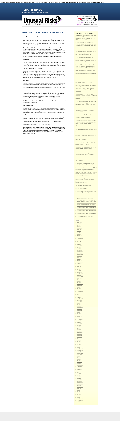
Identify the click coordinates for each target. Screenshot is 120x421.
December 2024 (80, 236)
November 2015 (80, 319)
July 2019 (78, 286)
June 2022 (79, 257)
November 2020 (80, 275)
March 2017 (79, 306)
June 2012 (79, 373)
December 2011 (80, 382)
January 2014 (79, 347)
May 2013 (78, 359)
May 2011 (78, 391)
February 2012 (79, 379)
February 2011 (79, 395)
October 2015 (79, 320)
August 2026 (79, 222)
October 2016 (79, 309)
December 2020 (80, 273)
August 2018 (79, 292)
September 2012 (80, 369)
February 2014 (79, 345)
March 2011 (79, 394)
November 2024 (80, 238)
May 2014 (78, 341)
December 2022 (80, 251)
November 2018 (80, 291)
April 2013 (78, 360)
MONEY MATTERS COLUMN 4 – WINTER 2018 (86, 210)
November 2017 (80, 298)
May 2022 (78, 259)
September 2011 (80, 387)
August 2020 (79, 278)
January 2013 (79, 363)
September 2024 (80, 239)
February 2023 (79, 250)
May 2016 (78, 313)
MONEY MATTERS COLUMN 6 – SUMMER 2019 (86, 213)
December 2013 (80, 348)
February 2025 (79, 235)
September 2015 (80, 322)
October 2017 (79, 300)
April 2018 (78, 295)
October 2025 (79, 228)
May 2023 (78, 247)
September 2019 (80, 285)
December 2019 (80, 284)
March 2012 (79, 378)
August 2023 (79, 245)
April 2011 (78, 392)
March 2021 (79, 270)
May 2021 (78, 267)
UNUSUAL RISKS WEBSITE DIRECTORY (47, 27)
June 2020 (79, 279)
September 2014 (80, 335)
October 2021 (79, 263)
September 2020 (80, 276)
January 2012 (79, 381)
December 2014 (80, 332)
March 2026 (79, 226)
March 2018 (79, 297)
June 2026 (79, 223)
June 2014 (79, 339)
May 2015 (78, 326)
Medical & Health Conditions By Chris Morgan (86, 204)
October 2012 (79, 367)
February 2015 (79, 331)
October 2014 (79, 334)
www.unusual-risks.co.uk (56, 56)
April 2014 (78, 342)
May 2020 (78, 281)
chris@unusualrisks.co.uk (29, 133)
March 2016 (79, 314)
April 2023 (78, 248)
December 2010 (80, 398)
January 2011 (79, 397)
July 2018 (78, 294)
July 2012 (78, 372)
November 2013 (80, 350)
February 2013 (79, 362)
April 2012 (78, 376)
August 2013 (79, 354)
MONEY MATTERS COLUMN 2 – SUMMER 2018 (66, 27)
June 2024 (79, 241)
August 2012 (79, 370)
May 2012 (78, 375)
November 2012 (80, 366)
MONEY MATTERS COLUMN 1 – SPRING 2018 (86, 206)
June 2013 (79, 357)
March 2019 (79, 289)
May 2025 (78, 232)
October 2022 (79, 253)
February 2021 (79, 272)
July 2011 (78, 390)
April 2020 (78, 282)
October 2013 (79, 351)
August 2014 (79, 337)
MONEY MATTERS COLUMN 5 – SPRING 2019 (86, 211)
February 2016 (79, 316)
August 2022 (79, 256)
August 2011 (79, 388)
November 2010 (80, 400)
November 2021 (80, 261)
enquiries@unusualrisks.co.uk (88, 114)
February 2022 (79, 260)
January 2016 (79, 317)
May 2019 (78, 288)
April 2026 (78, 225)
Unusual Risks (32, 10)
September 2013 (80, 353)
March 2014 (79, 344)
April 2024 (78, 242)
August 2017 (79, 301)
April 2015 (78, 328)
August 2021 (79, 266)
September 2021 (80, 264)
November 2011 (80, 384)
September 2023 (80, 244)
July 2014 (78, 338)
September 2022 (80, 254)
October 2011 (79, 385)
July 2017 (78, 303)
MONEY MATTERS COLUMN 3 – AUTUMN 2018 (87, 27)
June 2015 (79, 325)
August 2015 (79, 323)
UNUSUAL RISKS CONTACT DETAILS (30, 27)
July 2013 (78, 356)
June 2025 (79, 231)
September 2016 (80, 310)
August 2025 (79, 229)
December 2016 (80, 307)
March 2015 (79, 329)
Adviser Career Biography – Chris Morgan (85, 198)
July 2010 (78, 401)
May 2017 (78, 304)
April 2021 (78, 269)
